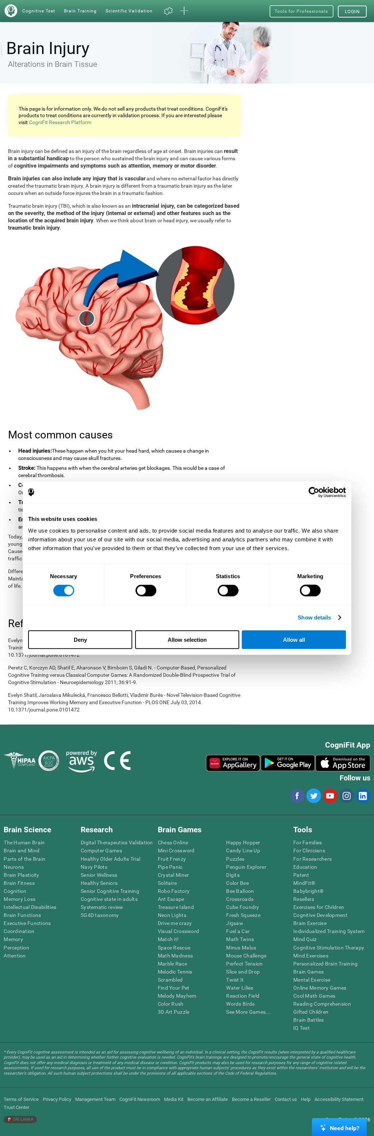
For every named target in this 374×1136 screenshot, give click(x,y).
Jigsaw (234, 923)
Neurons (14, 867)
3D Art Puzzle (174, 1012)
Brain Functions (22, 915)
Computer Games (101, 850)
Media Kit (173, 1099)
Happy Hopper (243, 842)
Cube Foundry (242, 907)
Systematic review (102, 907)
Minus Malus (241, 948)
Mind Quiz (305, 939)
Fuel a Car (238, 931)
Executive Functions (27, 923)
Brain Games (308, 972)
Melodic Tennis (175, 972)
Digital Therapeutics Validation (117, 842)
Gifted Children (310, 1012)
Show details (314, 617)
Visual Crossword (178, 931)
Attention (15, 956)
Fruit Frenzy (172, 859)
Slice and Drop (243, 972)
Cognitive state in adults (109, 899)
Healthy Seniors (99, 883)
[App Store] (343, 763)
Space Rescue (174, 948)
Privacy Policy (57, 1099)
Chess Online (173, 842)
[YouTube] (329, 795)
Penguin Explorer (246, 867)
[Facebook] (297, 795)
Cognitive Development (320, 915)
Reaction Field (242, 996)
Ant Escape (171, 899)
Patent (301, 875)
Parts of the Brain (24, 859)
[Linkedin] (362, 795)
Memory (13, 939)
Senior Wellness (99, 875)
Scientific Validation (129, 11)
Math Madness (175, 956)
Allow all (294, 639)
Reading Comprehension (322, 1004)
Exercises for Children (318, 907)
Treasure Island (176, 907)
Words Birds (240, 1004)
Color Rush (171, 1004)
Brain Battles (308, 1020)
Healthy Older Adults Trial (110, 859)
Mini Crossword (176, 850)
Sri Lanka (22, 1119)
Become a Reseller (251, 1099)
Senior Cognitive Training (110, 891)
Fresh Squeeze (243, 915)
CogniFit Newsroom (139, 1099)
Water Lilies (239, 988)
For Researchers (312, 859)
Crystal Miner (173, 875)
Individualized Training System (329, 931)
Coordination (19, 931)
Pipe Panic (170, 867)
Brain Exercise (310, 923)
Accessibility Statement (338, 1099)
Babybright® (308, 891)
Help (305, 1099)
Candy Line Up (243, 850)
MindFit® (304, 883)
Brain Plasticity (21, 875)
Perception (16, 948)
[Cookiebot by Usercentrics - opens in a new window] (314, 492)
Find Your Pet (174, 988)
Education (305, 867)
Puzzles (235, 859)
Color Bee (237, 883)
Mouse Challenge (246, 956)
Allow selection (187, 639)
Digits (233, 875)
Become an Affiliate (207, 1099)
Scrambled (170, 980)
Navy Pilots (94, 867)
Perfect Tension (244, 964)
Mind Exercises (310, 956)
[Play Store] (288, 763)
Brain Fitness (19, 883)
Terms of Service (21, 1099)
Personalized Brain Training (325, 964)
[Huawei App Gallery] (233, 763)
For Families (307, 842)
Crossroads (239, 899)
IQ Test (301, 1028)
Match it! (168, 939)
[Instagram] (346, 795)
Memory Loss (19, 899)
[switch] (146, 590)
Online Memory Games (319, 988)
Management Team (95, 1099)
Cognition (15, 891)
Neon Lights (172, 915)
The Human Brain (24, 842)
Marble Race (172, 964)
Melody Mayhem (177, 996)
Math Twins (240, 939)
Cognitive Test (38, 11)
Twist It (235, 980)
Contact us (286, 1099)
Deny (80, 639)
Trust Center (16, 1107)
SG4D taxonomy (100, 915)
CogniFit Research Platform (60, 122)
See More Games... (248, 1012)
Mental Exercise (311, 980)
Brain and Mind (21, 850)
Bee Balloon (240, 891)
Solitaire (167, 883)
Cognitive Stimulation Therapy (328, 948)
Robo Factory (174, 891)
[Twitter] (313, 795)
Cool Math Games (314, 996)
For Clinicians (309, 850)
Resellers (303, 899)
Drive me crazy (175, 923)
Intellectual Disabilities (30, 907)
